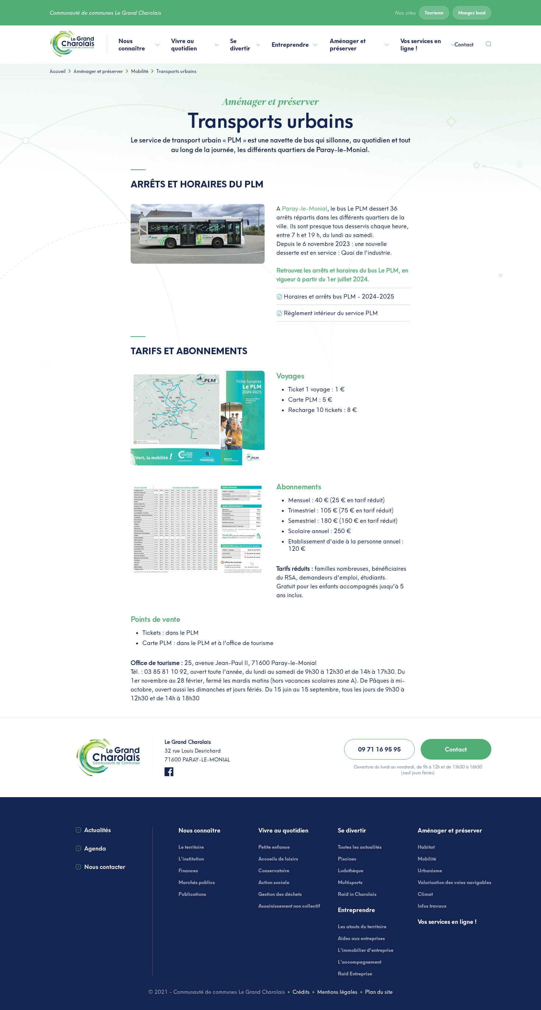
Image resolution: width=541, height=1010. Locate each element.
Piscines (347, 859)
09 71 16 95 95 (379, 749)
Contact (464, 44)
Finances (188, 870)
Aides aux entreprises (361, 938)
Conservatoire (273, 870)
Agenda (95, 848)
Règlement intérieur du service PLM (331, 313)
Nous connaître (132, 44)
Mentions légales (337, 992)
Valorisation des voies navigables (454, 882)
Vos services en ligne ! (420, 44)
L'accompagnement (359, 962)
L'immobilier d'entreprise (365, 950)
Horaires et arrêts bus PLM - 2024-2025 (339, 296)
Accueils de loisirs (278, 859)
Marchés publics (196, 882)
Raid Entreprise (355, 973)
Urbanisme (430, 870)
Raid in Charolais (357, 894)
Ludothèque (350, 870)
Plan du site (379, 992)
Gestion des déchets (280, 894)
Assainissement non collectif (289, 906)
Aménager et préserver (348, 44)
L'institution (191, 859)
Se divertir (240, 44)
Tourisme (434, 12)
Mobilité (139, 71)
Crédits (301, 992)
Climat (425, 894)
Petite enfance (274, 847)
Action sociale (273, 882)
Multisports (350, 882)
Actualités (97, 830)
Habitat (426, 847)
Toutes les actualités (360, 847)
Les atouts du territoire (362, 926)
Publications (192, 894)
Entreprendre (290, 44)
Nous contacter (104, 866)
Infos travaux (432, 906)
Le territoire (191, 847)
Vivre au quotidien (184, 44)
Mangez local (471, 12)
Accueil (58, 71)
